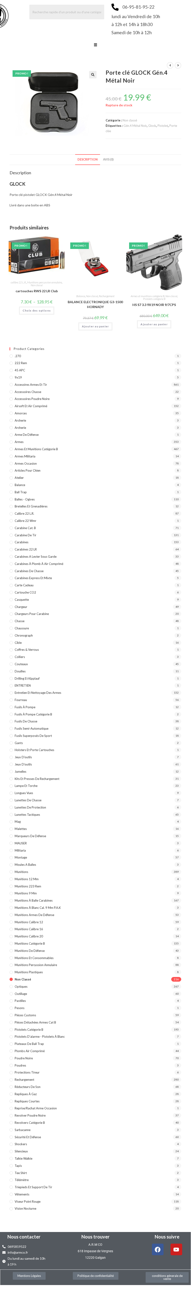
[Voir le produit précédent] (170, 65)
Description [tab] (87, 159)
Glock (152, 126)
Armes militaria (25, 456)
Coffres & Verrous (27, 649)
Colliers (20, 657)
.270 (18, 356)
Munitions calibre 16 (29, 929)
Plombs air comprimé (30, 1051)
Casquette (22, 599)
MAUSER (21, 843)
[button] (95, 45)
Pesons (19, 1008)
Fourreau (21, 700)
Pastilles (20, 1001)
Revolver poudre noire (30, 1115)
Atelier (19, 478)
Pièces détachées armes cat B (35, 1022)
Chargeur (21, 607)
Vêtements (22, 1194)
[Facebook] (158, 1249)
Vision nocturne (25, 1208)
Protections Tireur (27, 1072)
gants (19, 743)
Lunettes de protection (30, 807)
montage (21, 857)
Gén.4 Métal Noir (135, 126)
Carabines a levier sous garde (36, 556)
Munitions (21, 872)
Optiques (21, 986)
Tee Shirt (21, 1173)
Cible (18, 642)
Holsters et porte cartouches (34, 750)
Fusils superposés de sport (33, 736)
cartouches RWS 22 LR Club (37, 291)
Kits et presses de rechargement (37, 779)
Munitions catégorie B (30, 943)
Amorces (21, 413)
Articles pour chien (27, 470)
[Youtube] (176, 1249)
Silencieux (21, 1151)
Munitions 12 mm (27, 879)
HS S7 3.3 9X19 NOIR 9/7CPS (154, 305)
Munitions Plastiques (29, 972)
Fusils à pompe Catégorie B (33, 714)
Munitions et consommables (34, 958)
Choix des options (37, 310)
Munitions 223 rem (28, 886)
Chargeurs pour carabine (32, 614)
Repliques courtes (27, 1101)
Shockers (21, 1144)
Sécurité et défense (28, 1137)
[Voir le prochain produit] (178, 65)
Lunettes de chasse (28, 800)
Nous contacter (23, 1236)
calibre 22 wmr (25, 521)
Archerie (20, 420)
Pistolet (162, 126)
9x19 (18, 377)
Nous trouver (95, 1236)
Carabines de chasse (29, 571)
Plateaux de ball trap (29, 1044)
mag (18, 821)
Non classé (130, 120)
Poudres (20, 1065)
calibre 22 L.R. (18, 282)
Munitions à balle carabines (34, 900)
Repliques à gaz (26, 1094)
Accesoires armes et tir (31, 384)
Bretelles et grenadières (31, 506)
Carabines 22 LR (26, 549)
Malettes (21, 829)
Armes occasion (26, 463)
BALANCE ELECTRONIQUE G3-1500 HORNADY (95, 304)
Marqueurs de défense (30, 836)
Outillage (21, 994)
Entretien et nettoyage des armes (38, 693)
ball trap (21, 492)
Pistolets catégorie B (154, 299)
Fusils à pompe (25, 707)
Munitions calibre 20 (29, 936)
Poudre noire (24, 1058)
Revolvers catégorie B (30, 1122)
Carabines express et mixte (33, 578)
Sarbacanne (22, 1130)
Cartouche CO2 (25, 592)
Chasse (19, 621)
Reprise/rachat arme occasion (36, 1108)
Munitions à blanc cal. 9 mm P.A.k (38, 908)
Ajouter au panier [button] (95, 326)
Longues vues (24, 793)
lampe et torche (26, 786)
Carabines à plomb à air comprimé (39, 564)
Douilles (20, 671)
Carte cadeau (24, 585)
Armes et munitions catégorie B (147, 296)
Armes (19, 442)
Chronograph (24, 635)
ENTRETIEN (23, 685)
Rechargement (106, 296)
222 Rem (21, 363)
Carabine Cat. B (25, 528)
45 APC (20, 370)
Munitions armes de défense (34, 915)
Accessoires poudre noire (32, 399)
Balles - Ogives (25, 499)
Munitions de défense (30, 951)
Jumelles (20, 771)
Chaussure (22, 628)
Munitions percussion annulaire (44, 282)
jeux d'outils (23, 757)
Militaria (20, 850)
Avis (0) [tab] (108, 159)
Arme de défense (27, 434)
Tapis (18, 1166)
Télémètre (22, 1180)
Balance (80, 296)
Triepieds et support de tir (33, 1187)
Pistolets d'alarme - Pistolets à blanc (40, 1036)
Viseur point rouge (27, 1201)
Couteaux (21, 664)
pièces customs (25, 1015)
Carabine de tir (25, 535)
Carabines (21, 542)
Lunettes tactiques (27, 814)
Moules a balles (25, 864)
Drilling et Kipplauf (27, 678)
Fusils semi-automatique (31, 728)
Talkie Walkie (23, 1158)
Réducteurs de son (27, 1087)
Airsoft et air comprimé (31, 406)
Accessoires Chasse (28, 392)
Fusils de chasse (26, 721)
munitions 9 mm (26, 893)
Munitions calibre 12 (29, 922)
